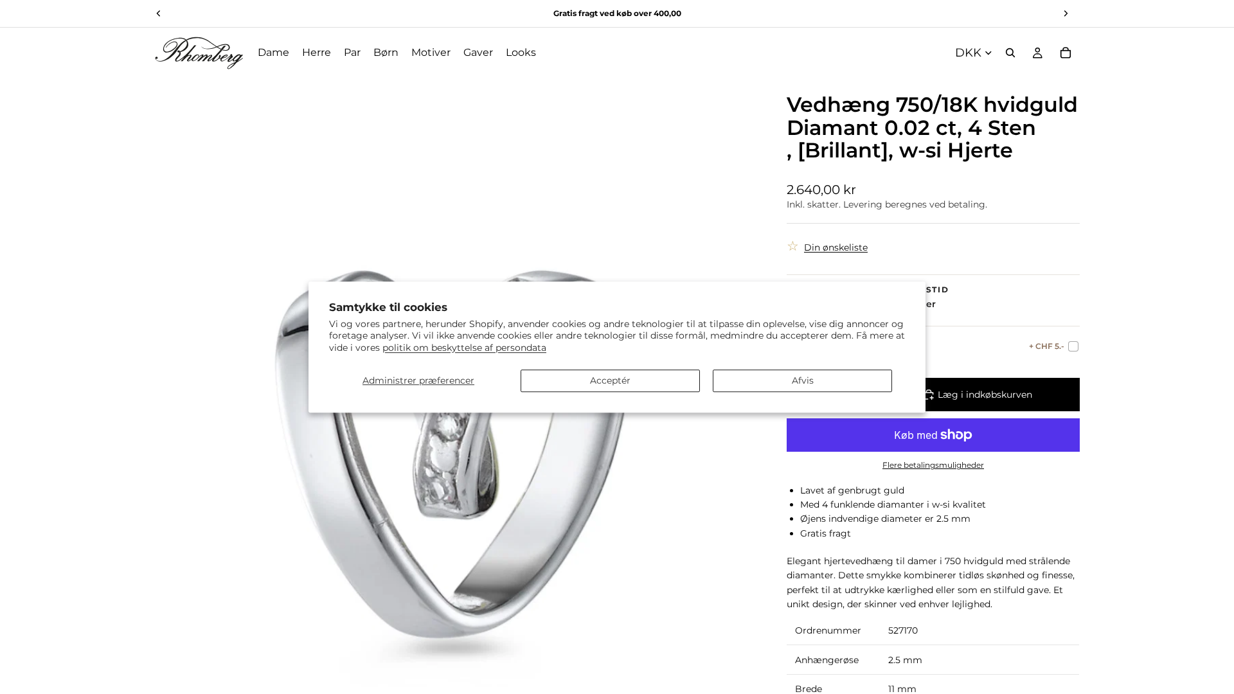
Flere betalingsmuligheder (933, 465)
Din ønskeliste (836, 247)
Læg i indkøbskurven (985, 394)
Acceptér (610, 380)
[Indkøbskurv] (1065, 53)
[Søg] (1010, 53)
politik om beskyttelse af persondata (464, 347)
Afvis (803, 380)
